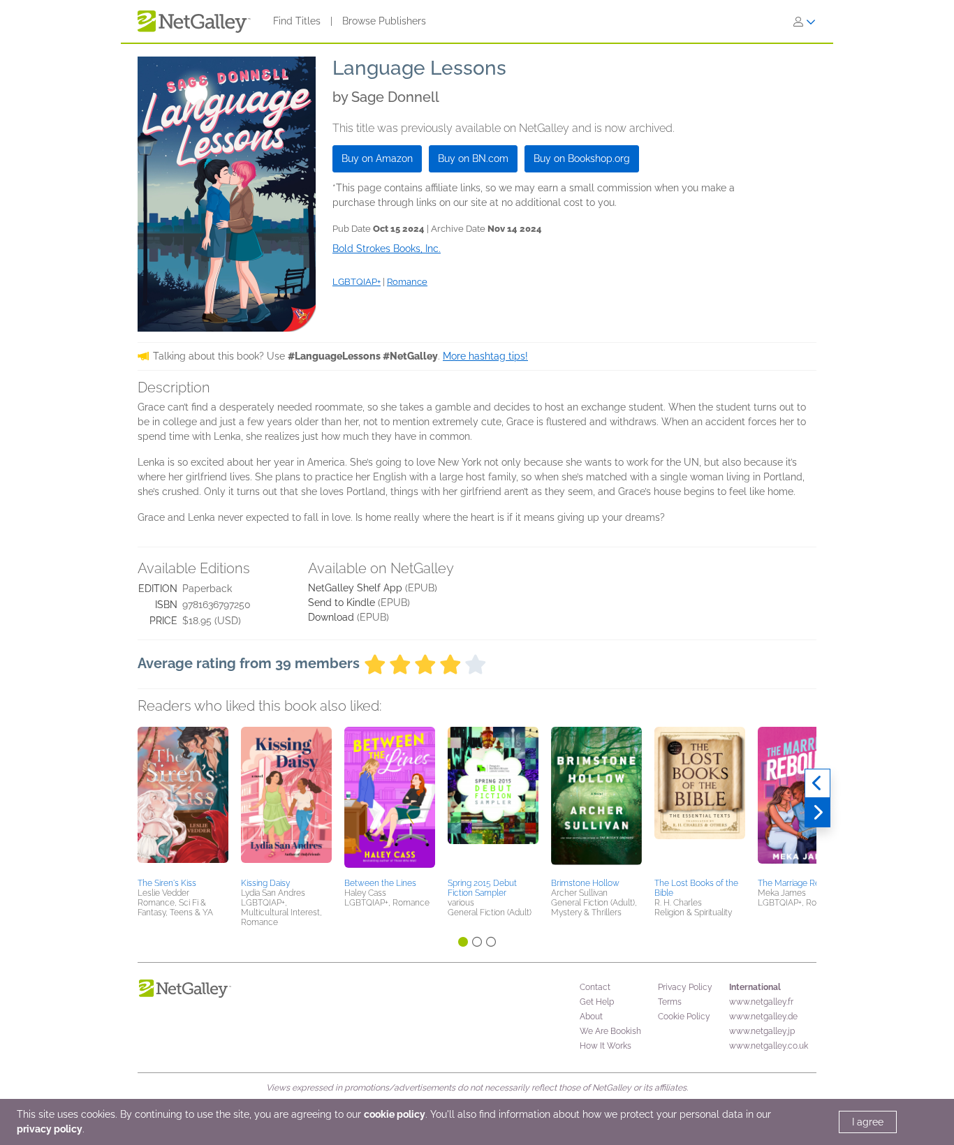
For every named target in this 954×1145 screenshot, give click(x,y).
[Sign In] (804, 21)
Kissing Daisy (265, 883)
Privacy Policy (685, 987)
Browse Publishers (384, 21)
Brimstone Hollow (585, 883)
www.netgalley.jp (762, 1031)
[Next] (817, 812)
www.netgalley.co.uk (768, 1046)
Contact (595, 987)
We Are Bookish (610, 1031)
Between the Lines (380, 883)
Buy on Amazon (377, 158)
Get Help (597, 1002)
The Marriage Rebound (801, 883)
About (591, 1016)
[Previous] (817, 783)
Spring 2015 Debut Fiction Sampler (482, 888)
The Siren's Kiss (167, 883)
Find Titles (297, 21)
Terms (670, 1002)
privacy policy (49, 1129)
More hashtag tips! (485, 356)
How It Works (605, 1046)
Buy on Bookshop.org (582, 158)
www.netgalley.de (763, 1016)
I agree (867, 1122)
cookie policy (394, 1114)
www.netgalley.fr (761, 1002)
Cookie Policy (684, 1016)
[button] (183, 800)
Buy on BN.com (473, 158)
